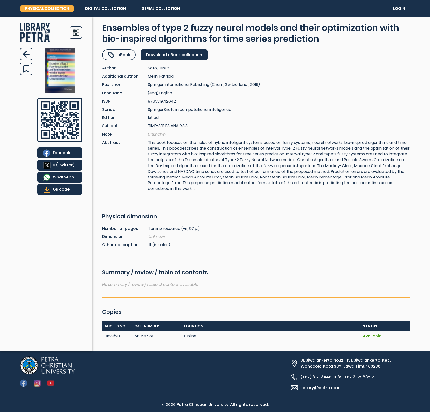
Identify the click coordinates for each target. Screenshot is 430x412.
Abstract (111, 142)
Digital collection (105, 8)
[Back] (26, 54)
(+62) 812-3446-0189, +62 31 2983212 (337, 377)
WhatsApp (63, 177)
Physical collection (47, 8)
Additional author (120, 76)
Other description (120, 245)
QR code (61, 189)
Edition (109, 117)
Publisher (111, 84)
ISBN (106, 101)
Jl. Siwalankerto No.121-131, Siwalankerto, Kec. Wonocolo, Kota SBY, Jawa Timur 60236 (346, 363)
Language (112, 93)
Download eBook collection (174, 55)
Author (109, 68)
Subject (110, 126)
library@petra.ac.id (321, 388)
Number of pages (120, 228)
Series (108, 109)
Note (107, 134)
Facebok (61, 153)
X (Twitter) (63, 165)
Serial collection (161, 8)
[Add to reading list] (26, 69)
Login (399, 8)
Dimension (113, 236)
